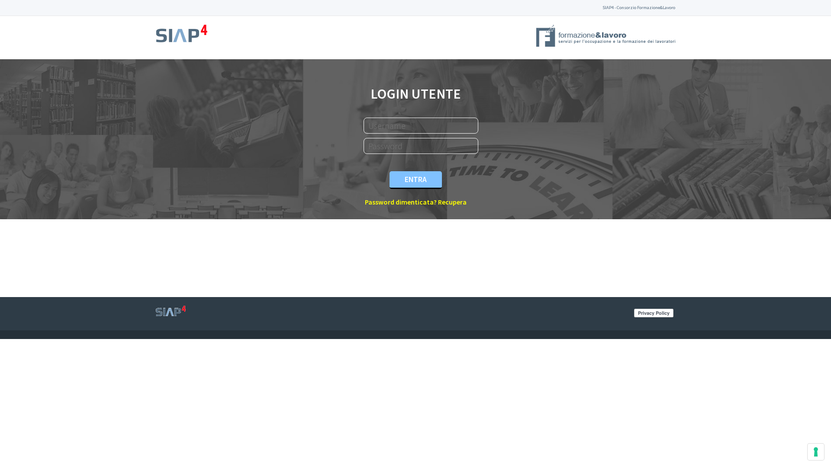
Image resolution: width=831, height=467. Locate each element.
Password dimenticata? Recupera (416, 202)
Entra (416, 179)
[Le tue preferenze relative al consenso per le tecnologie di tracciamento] (816, 452)
